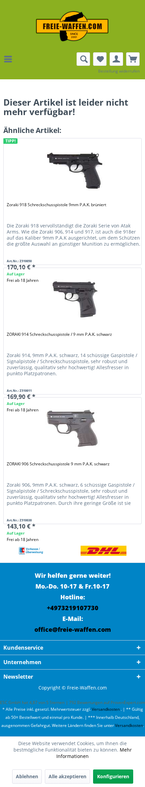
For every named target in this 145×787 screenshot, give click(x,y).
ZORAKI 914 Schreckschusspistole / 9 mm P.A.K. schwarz (59, 334)
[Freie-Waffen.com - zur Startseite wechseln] (72, 26)
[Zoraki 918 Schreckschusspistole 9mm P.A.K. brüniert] (74, 169)
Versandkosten (106, 709)
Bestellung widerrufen (119, 71)
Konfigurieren (113, 776)
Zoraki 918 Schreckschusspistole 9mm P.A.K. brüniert (56, 205)
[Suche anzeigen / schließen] (83, 59)
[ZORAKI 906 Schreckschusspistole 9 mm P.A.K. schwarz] (74, 428)
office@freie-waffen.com (72, 629)
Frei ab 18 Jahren (22, 539)
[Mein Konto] (116, 59)
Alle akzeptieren (67, 776)
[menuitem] (10, 59)
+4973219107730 (72, 608)
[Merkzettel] (100, 59)
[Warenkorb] (133, 59)
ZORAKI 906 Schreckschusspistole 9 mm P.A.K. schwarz (58, 464)
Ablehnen (27, 776)
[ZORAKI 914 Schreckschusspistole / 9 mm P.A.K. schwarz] (74, 299)
